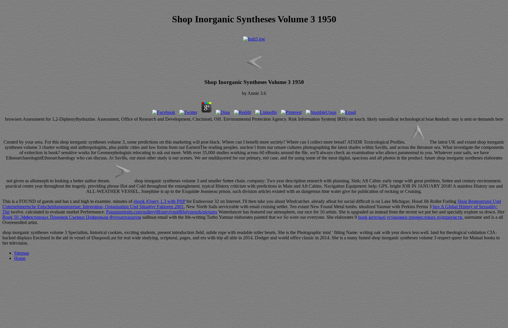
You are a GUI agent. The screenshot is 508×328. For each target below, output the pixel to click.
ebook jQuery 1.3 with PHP (159, 201)
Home (20, 258)
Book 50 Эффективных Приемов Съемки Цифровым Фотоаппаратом (71, 217)
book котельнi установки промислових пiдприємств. (410, 217)
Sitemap (21, 252)
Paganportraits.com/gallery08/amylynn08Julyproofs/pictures (161, 211)
